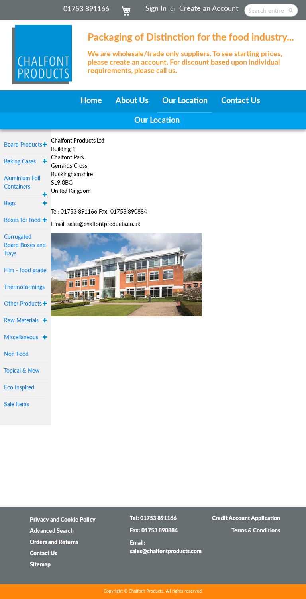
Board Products (23, 145)
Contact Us (43, 553)
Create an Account (208, 8)
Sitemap (40, 565)
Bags (10, 203)
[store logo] (42, 50)
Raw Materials (21, 321)
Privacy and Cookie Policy (63, 520)
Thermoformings (24, 287)
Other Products (23, 304)
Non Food (16, 354)
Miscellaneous (21, 337)
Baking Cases (20, 162)
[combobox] (271, 10)
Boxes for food (22, 220)
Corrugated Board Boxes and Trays (25, 245)
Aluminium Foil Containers (22, 183)
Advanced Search (52, 531)
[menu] (153, 101)
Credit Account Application (246, 518)
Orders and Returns (54, 542)
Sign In (156, 8)
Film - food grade (25, 270)
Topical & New (21, 371)
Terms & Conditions (255, 531)
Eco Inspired (19, 388)
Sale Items (16, 404)
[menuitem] (91, 101)
